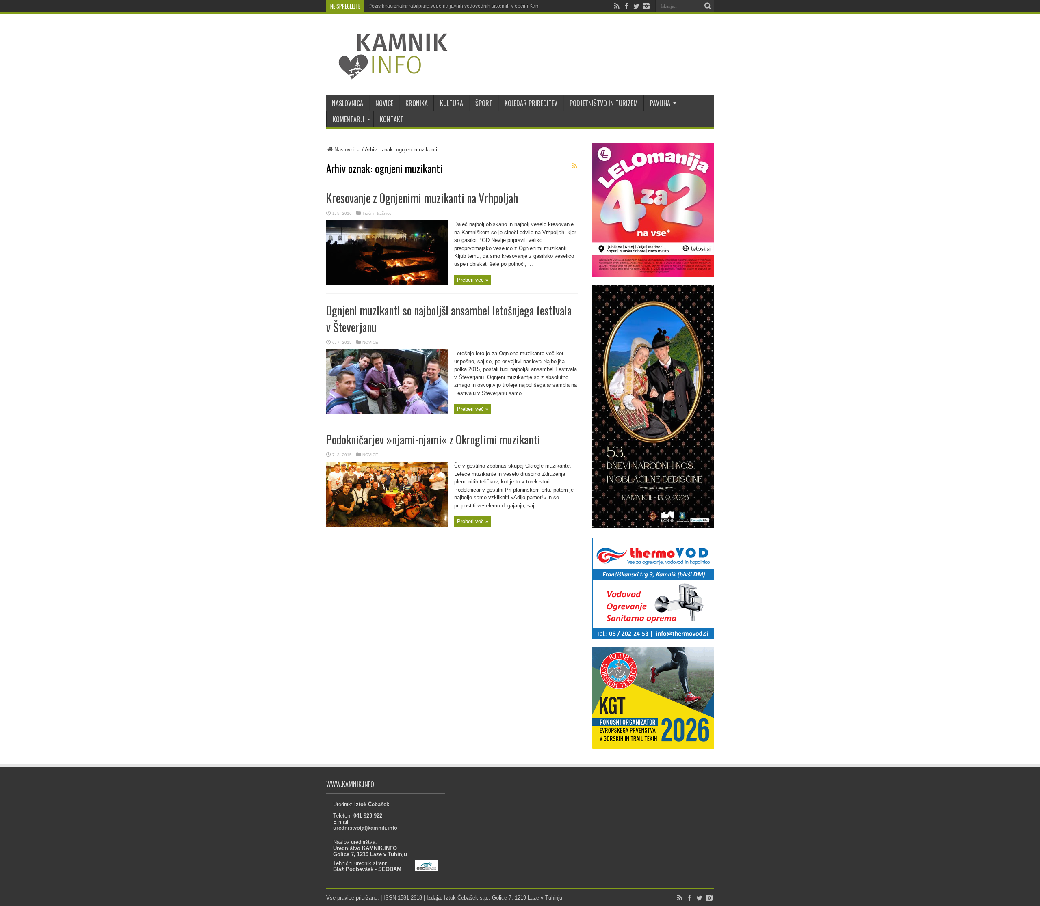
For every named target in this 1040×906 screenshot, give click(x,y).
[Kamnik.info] (387, 74)
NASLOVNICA (347, 103)
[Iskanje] (708, 6)
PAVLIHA (660, 103)
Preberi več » (472, 280)
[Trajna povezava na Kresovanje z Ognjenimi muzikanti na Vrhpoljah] (387, 283)
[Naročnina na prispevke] (575, 166)
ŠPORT (483, 103)
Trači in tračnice (377, 213)
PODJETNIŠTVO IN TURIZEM (604, 103)
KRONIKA (416, 103)
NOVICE (384, 103)
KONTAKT (391, 119)
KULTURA (451, 103)
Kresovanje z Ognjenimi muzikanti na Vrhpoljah (422, 198)
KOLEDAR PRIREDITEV (531, 103)
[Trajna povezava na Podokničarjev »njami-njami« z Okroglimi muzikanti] (387, 525)
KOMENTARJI (348, 119)
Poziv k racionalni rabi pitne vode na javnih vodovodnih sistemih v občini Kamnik (457, 6)
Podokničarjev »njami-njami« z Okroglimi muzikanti (433, 439)
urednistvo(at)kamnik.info (365, 828)
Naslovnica (347, 150)
